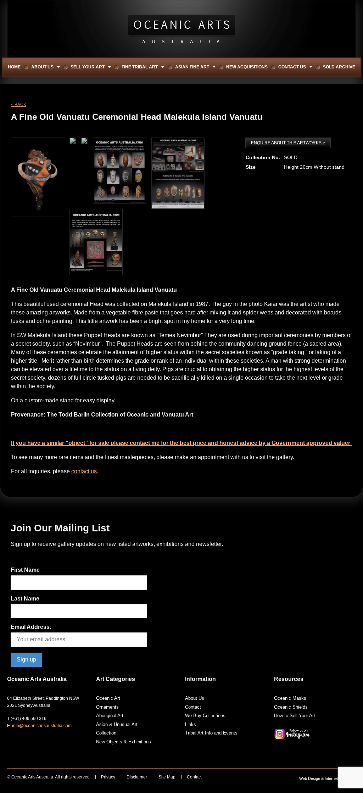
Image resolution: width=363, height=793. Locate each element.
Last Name (25, 599)
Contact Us (292, 67)
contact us (84, 471)
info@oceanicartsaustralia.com (42, 725)
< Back (18, 104)
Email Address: (31, 627)
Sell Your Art (88, 67)
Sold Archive (339, 67)
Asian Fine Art (192, 67)
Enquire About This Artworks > (288, 142)
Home (14, 67)
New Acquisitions (247, 67)
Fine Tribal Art (140, 67)
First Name (25, 570)
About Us (42, 67)
